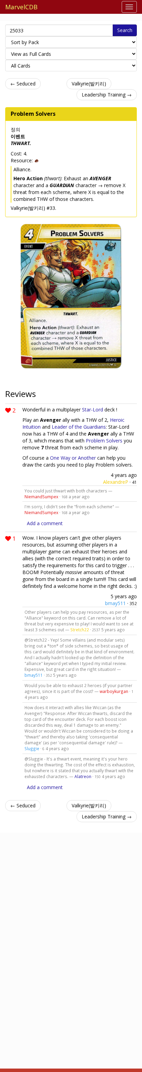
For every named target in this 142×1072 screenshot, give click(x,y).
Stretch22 (79, 629)
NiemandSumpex (41, 496)
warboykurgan (114, 691)
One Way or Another (73, 458)
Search (124, 30)
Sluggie (31, 748)
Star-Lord (92, 409)
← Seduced (23, 83)
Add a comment (45, 523)
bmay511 (115, 603)
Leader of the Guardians (79, 426)
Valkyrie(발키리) (89, 83)
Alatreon (82, 776)
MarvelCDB (21, 7)
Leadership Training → (107, 94)
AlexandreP (115, 482)
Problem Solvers (33, 114)
